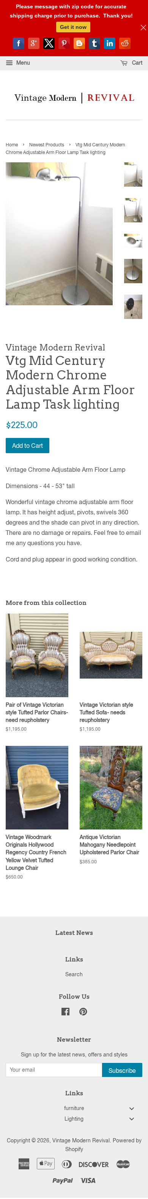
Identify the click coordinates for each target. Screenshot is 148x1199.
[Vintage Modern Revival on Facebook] (65, 1013)
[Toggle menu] (132, 1108)
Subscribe (122, 1070)
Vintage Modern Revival (81, 1140)
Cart (136, 63)
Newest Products (46, 144)
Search (74, 974)
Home (12, 144)
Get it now (73, 27)
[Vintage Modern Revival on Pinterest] (83, 1013)
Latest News (74, 932)
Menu (22, 63)
